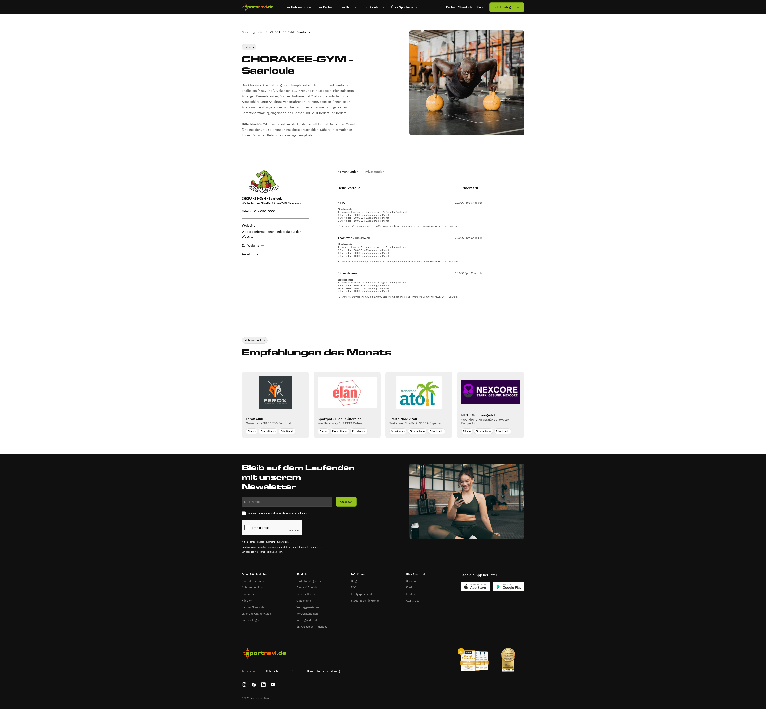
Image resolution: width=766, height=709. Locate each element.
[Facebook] (253, 684)
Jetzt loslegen (504, 7)
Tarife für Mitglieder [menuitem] (308, 581)
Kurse (481, 7)
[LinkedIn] (263, 684)
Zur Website (250, 245)
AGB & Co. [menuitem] (412, 600)
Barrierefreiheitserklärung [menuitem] (323, 671)
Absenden (346, 502)
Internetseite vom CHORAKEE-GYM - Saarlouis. (433, 226)
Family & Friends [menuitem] (306, 587)
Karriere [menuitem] (411, 587)
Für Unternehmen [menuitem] (298, 7)
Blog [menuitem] (354, 581)
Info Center (358, 574)
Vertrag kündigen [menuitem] (307, 613)
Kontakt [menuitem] (411, 594)
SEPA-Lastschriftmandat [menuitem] (311, 626)
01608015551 (265, 211)
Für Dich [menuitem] (346, 7)
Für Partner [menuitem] (325, 7)
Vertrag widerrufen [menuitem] (308, 620)
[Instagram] (244, 684)
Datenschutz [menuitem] (274, 671)
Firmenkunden (348, 172)
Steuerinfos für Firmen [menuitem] (365, 600)
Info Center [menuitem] (371, 7)
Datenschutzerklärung (307, 547)
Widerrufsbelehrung (264, 551)
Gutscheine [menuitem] (303, 600)
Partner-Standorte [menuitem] (253, 607)
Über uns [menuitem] (411, 581)
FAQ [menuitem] (353, 587)
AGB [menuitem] (294, 671)
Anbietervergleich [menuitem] (253, 587)
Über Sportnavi (415, 574)
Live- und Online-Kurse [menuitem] (256, 613)
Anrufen (247, 254)
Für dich (301, 574)
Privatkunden (374, 172)
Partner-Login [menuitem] (250, 620)
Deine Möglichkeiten (255, 574)
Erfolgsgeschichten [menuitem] (363, 594)
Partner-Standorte (459, 7)
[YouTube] (272, 684)
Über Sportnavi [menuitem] (402, 7)
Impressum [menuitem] (249, 671)
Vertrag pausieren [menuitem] (307, 607)
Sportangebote (252, 32)
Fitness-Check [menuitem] (305, 594)
